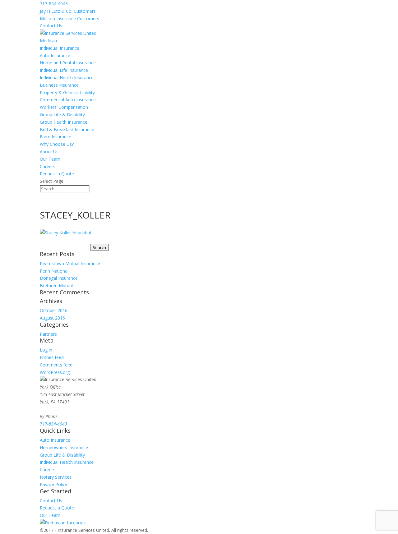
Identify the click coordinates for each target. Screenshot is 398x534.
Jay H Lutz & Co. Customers (68, 11)
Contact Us (51, 26)
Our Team (50, 159)
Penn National (54, 271)
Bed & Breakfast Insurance (67, 129)
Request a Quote (57, 174)
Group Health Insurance (63, 122)
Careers (47, 166)
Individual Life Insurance (64, 70)
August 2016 (52, 318)
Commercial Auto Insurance (68, 100)
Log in (46, 350)
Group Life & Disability (62, 114)
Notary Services (56, 477)
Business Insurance (59, 85)
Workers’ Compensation (64, 107)
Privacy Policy (53, 484)
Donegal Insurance (59, 278)
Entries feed (52, 357)
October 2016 (53, 310)
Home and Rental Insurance (68, 63)
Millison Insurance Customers (69, 18)
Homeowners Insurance (64, 447)
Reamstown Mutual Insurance (70, 263)
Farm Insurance (55, 137)
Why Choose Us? (57, 144)
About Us (49, 151)
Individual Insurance (59, 48)
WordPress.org (55, 372)
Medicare (49, 41)
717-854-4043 (54, 4)
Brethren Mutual (56, 285)
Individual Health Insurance (67, 78)
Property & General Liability (67, 92)
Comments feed (56, 365)
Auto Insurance (55, 55)
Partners (48, 334)
